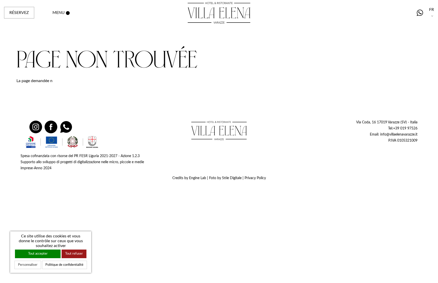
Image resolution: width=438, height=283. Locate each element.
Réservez (19, 13)
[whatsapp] (420, 13)
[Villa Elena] (219, 130)
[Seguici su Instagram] (35, 127)
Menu (58, 13)
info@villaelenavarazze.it (398, 134)
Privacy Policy (255, 178)
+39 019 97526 (405, 128)
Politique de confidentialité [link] (64, 264)
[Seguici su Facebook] (51, 127)
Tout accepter (38, 253)
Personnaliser (28, 264)
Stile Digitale (232, 178)
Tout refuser (74, 253)
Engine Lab (197, 178)
